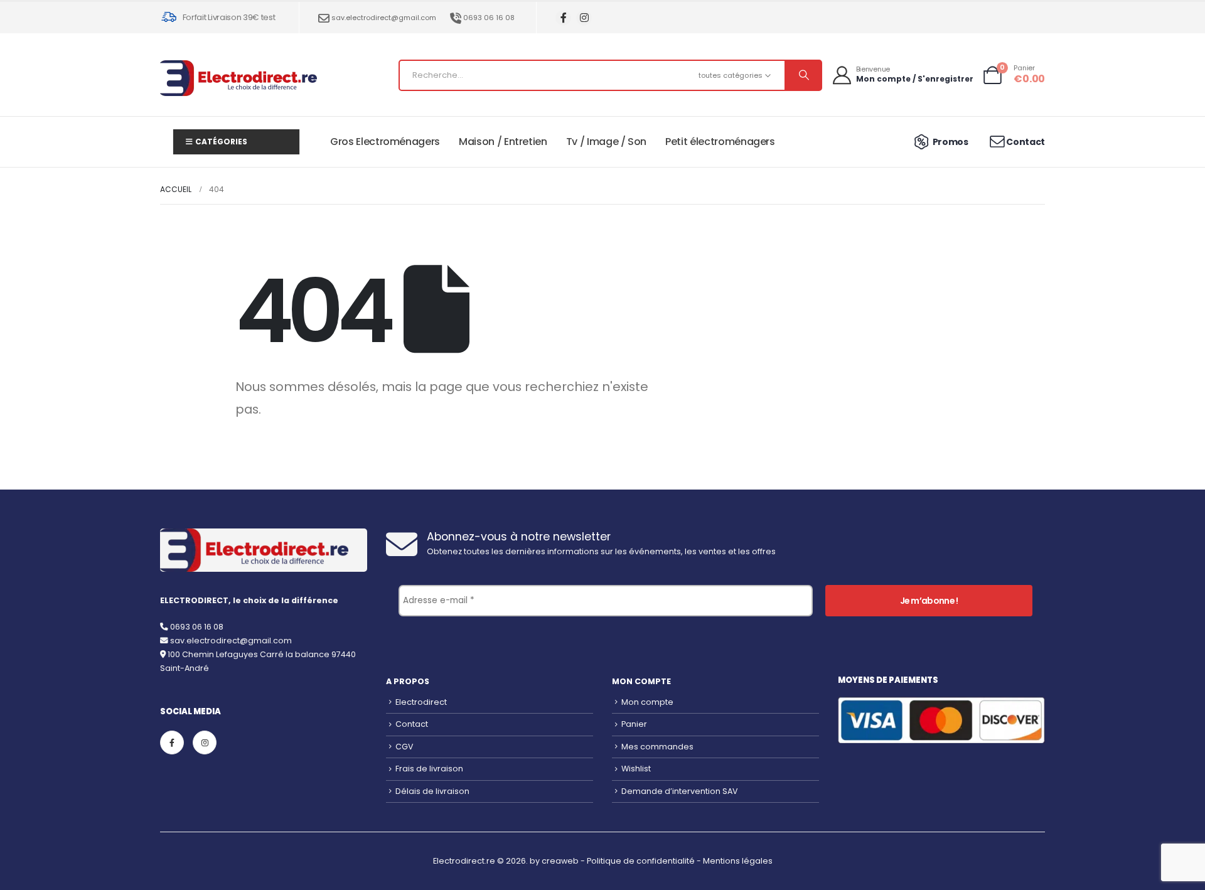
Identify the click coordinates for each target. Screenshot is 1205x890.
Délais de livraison (432, 791)
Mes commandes (657, 746)
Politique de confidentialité (641, 860)
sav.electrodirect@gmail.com (383, 18)
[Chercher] (803, 75)
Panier (634, 724)
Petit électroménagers (720, 141)
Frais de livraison (429, 768)
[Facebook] (563, 18)
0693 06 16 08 (489, 18)
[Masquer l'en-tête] (238, 78)
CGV (404, 746)
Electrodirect (421, 702)
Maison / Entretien (503, 141)
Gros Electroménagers (385, 141)
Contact (411, 724)
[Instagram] (584, 18)
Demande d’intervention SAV (679, 791)
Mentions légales (738, 860)
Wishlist (636, 768)
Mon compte (647, 702)
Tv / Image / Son (606, 141)
